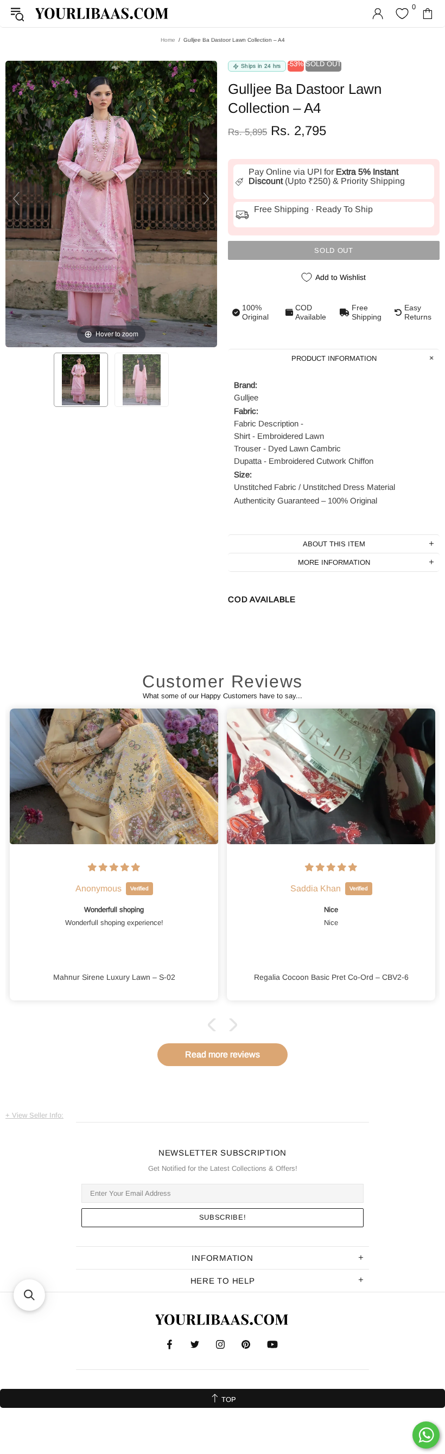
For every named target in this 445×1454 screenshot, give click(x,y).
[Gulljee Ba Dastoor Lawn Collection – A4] (81, 380)
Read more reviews (222, 1054)
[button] (214, 1024)
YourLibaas (102, 13)
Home (168, 40)
